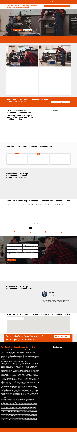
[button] (41, 297)
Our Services (27, 30)
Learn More (17, 30)
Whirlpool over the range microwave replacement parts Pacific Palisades (27, 100)
